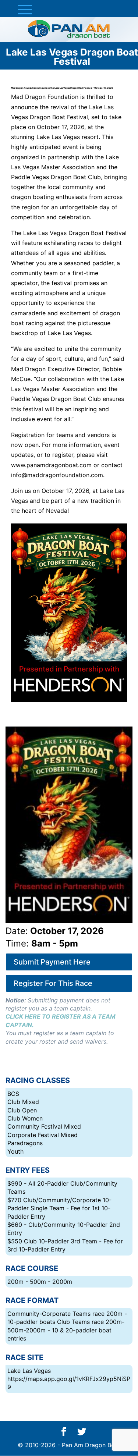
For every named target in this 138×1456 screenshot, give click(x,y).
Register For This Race (53, 983)
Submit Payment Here (52, 962)
